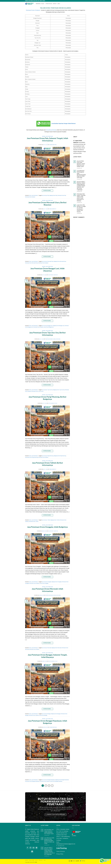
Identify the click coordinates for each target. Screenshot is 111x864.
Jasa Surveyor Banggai (46, 713)
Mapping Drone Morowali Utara (60, 261)
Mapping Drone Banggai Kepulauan (62, 779)
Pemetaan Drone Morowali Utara (31, 263)
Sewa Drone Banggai (43, 715)
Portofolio (49, 3)
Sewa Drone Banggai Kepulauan (56, 781)
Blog (42, 3)
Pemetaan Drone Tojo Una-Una (37, 391)
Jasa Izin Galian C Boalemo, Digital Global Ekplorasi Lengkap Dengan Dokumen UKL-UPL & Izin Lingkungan (81, 186)
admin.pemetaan (52, 144)
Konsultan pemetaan (51, 130)
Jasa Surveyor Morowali (46, 647)
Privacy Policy (59, 854)
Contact (41, 860)
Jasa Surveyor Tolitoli (46, 520)
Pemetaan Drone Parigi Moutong (31, 457)
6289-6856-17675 (61, 845)
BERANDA (38, 3)
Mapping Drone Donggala (56, 581)
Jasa (58, 3)
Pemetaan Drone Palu (62, 195)
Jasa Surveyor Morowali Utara (47, 261)
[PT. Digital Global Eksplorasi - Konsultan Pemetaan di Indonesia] (29, 3)
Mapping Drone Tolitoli (55, 520)
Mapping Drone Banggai (55, 713)
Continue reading (47, 190)
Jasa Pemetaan (49, 136)
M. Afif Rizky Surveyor (53, 274)
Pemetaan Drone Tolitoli (33, 521)
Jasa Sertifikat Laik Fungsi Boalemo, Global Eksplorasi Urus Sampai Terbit (81, 163)
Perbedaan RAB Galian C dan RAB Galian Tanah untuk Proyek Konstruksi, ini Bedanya (81, 197)
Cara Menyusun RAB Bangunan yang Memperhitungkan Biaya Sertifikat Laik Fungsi (81, 174)
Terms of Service (60, 851)
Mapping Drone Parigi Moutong (60, 455)
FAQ (44, 860)
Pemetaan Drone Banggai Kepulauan (32, 781)
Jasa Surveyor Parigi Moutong (47, 455)
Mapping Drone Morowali (56, 647)
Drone (43, 136)
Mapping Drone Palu (53, 195)
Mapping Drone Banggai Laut (58, 325)
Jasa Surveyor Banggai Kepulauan (48, 779)
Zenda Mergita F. (52, 208)
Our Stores (31, 860)
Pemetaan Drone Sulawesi (30, 197)
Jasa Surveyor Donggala (46, 581)
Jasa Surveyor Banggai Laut (47, 325)
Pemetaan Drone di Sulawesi (33, 10)
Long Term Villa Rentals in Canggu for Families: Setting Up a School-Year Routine (81, 208)
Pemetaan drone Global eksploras (52, 339)
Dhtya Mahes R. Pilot (52, 403)
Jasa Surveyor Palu (45, 195)
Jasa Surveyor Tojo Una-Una (47, 389)
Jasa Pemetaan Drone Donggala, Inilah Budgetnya (47, 527)
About (55, 3)
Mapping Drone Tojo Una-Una (58, 389)
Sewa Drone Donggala (44, 583)
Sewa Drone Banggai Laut (49, 327)
